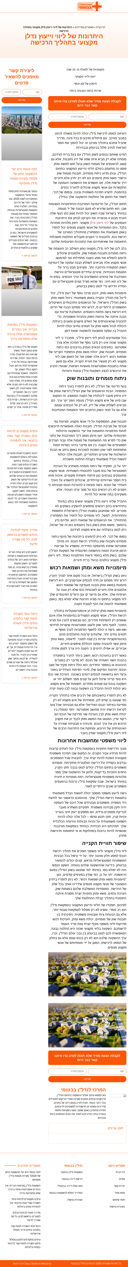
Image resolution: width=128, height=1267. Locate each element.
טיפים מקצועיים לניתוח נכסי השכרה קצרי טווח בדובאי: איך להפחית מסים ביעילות (24, 1203)
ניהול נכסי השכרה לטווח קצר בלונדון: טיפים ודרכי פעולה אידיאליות (25, 1230)
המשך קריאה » (29, 255)
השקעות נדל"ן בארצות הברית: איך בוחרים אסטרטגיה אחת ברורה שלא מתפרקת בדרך (22, 1189)
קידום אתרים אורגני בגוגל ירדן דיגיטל (32, 1263)
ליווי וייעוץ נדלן (99, 222)
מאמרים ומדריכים (84, 27)
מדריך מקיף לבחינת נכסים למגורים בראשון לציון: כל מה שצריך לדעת (25, 1216)
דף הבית (100, 27)
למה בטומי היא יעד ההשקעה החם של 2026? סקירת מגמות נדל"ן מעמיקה (22, 1176)
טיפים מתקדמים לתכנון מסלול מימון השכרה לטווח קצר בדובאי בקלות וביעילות (24, 1243)
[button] (28, 6)
